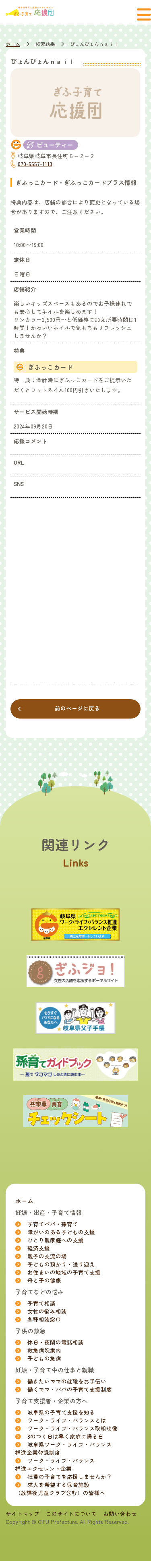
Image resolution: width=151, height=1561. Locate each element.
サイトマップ (22, 1514)
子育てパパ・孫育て (52, 1224)
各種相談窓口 (44, 1319)
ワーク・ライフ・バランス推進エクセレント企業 (55, 1464)
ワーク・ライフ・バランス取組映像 (72, 1428)
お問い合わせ (120, 1514)
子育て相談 (41, 1303)
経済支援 (38, 1248)
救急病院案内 (44, 1350)
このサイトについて (71, 1514)
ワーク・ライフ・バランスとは (66, 1420)
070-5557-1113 (35, 164)
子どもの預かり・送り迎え (61, 1264)
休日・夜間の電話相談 (55, 1342)
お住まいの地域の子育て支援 (64, 1272)
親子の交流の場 (47, 1256)
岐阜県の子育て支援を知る (61, 1412)
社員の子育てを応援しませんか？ (69, 1476)
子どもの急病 (44, 1358)
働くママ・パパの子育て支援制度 (69, 1389)
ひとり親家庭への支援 (55, 1240)
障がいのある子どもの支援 (61, 1232)
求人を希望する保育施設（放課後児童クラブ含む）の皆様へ (60, 1489)
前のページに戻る (77, 708)
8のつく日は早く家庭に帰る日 (65, 1436)
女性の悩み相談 (47, 1311)
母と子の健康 (44, 1280)
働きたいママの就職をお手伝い (66, 1381)
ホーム (13, 43)
